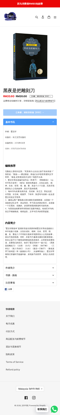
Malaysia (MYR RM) (29, 388)
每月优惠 (10, 323)
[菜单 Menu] (55, 17)
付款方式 (10, 331)
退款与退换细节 (13, 346)
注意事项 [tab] (10, 282)
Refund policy (13, 369)
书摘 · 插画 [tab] (11, 275)
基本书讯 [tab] (10, 122)
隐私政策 (10, 354)
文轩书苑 (25, 405)
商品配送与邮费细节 (45, 101)
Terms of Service (14, 362)
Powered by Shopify (37, 405)
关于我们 (10, 316)
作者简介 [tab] (10, 267)
